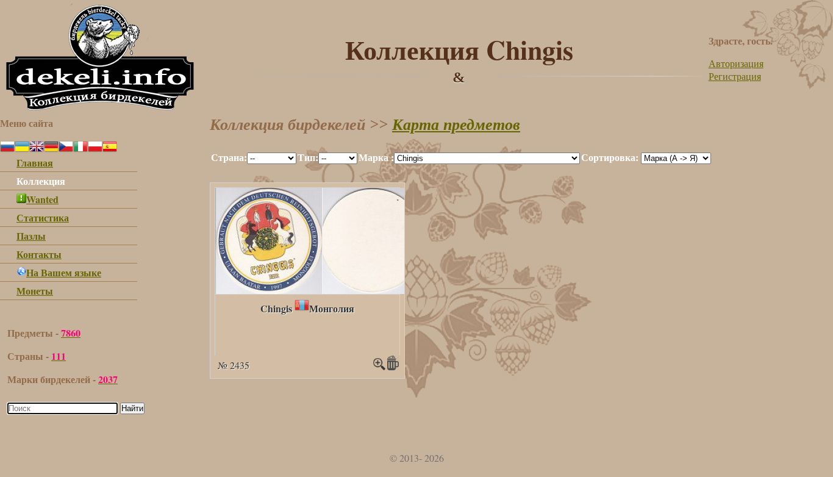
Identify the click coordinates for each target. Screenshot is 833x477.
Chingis (276, 308)
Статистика (42, 217)
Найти (132, 408)
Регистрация (735, 76)
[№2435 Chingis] (319, 290)
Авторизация (736, 63)
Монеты (34, 291)
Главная (34, 163)
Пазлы (31, 236)
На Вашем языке (63, 272)
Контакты (39, 254)
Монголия (331, 308)
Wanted (42, 199)
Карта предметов (456, 125)
